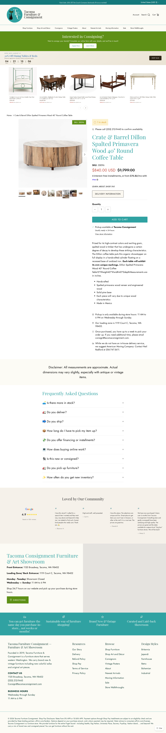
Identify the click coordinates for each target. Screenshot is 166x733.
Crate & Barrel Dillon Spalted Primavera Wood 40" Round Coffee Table (43, 115)
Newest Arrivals (96, 28)
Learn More (90, 46)
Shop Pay (76, 663)
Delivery (76, 654)
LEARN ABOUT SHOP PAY (103, 186)
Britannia (145, 649)
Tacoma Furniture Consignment (26, 718)
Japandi (144, 654)
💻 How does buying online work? (64, 449)
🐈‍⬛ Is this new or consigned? (60, 459)
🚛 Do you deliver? (54, 412)
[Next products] (86, 108)
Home (9, 115)
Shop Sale (155, 58)
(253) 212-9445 (15, 680)
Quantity (96, 204)
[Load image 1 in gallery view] (53, 153)
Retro (143, 663)
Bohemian (146, 668)
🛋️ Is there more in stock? (58, 403)
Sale (124, 28)
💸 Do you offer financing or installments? (68, 440)
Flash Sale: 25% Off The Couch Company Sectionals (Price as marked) (83, 2)
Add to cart (120, 219)
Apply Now (76, 46)
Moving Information (112, 28)
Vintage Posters (72, 28)
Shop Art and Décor (43, 28)
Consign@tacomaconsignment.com (25, 684)
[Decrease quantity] (95, 209)
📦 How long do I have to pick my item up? (69, 431)
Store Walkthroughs (136, 28)
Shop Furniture (27, 28)
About (84, 28)
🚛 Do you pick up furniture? (60, 468)
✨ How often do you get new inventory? (68, 477)
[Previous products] (80, 108)
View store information (103, 234)
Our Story (77, 649)
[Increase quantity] (108, 209)
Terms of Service (80, 668)
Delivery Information (108, 193)
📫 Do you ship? (52, 421)
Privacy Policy (78, 673)
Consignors (59, 28)
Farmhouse (146, 659)
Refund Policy (78, 659)
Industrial (145, 673)
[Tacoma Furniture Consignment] (24, 15)
